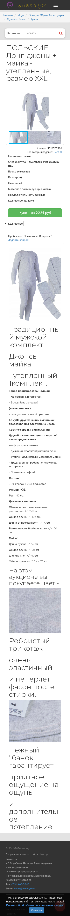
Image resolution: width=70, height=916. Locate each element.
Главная (8, 15)
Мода (21, 15)
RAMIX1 (57, 151)
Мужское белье (16, 19)
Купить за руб (35, 212)
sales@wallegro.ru (24, 888)
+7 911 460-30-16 (20, 884)
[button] (57, 95)
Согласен (36, 910)
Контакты (11, 859)
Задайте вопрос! (18, 240)
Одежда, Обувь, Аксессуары (46, 15)
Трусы (34, 19)
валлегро (30, 5)
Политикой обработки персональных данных (34, 905)
